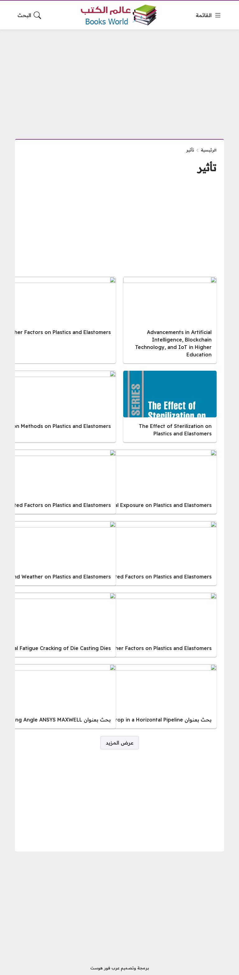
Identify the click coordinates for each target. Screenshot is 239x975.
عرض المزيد (120, 743)
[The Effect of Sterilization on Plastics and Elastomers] (170, 406)
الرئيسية (209, 149)
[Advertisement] (119, 80)
